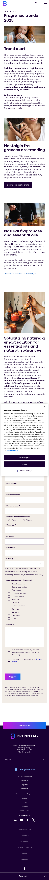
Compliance (24, 841)
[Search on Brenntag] (36, 3)
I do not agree (24, 457)
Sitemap (24, 859)
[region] (24, 440)
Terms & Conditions (24, 847)
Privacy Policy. (12, 450)
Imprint (24, 853)
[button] (18, 185)
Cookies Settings (25, 471)
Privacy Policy (24, 835)
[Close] (44, 406)
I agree (24, 464)
